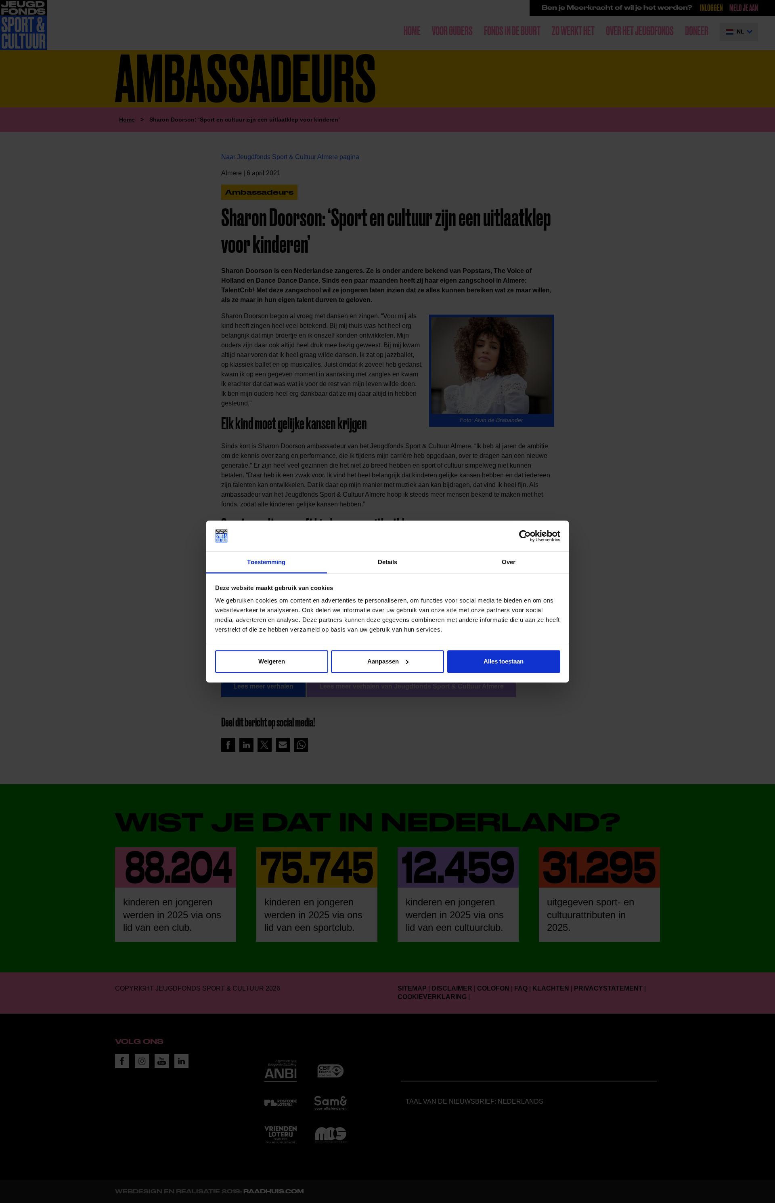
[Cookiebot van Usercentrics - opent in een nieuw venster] (525, 536)
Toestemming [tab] (266, 562)
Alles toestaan (504, 661)
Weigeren (271, 661)
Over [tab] (508, 562)
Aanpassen (383, 661)
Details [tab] (388, 562)
